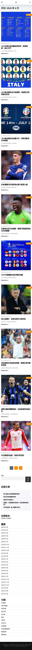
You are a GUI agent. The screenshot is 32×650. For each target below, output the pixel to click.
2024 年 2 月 (4, 573)
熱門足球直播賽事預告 (9, 497)
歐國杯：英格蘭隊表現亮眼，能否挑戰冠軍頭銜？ (15, 503)
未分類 (3, 614)
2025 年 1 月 (4, 541)
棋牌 (2, 617)
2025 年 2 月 (4, 539)
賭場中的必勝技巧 (8, 500)
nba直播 (3, 603)
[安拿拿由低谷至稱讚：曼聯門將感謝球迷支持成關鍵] (16, 209)
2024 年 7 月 (4, 559)
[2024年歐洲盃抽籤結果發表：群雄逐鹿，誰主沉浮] (16, 26)
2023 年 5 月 (4, 591)
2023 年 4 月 (4, 594)
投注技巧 (3, 611)
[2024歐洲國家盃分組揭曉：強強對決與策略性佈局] (16, 73)
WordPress (18, 645)
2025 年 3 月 (4, 536)
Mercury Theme (24, 645)
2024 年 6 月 (4, 562)
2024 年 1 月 (4, 576)
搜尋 (2, 475)
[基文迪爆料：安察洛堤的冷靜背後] (16, 299)
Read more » (5, 53)
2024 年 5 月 (4, 565)
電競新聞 (3, 632)
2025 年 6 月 (4, 527)
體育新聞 (29, 14)
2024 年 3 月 (4, 570)
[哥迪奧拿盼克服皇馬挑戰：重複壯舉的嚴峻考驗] (16, 343)
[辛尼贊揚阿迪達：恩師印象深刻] (16, 436)
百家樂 (3, 620)
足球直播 (3, 626)
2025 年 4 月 (4, 533)
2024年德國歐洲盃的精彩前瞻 (12, 275)
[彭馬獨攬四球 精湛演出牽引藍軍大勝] (16, 165)
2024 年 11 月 (5, 547)
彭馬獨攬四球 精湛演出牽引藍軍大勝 (14, 185)
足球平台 (3, 623)
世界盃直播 (4, 605)
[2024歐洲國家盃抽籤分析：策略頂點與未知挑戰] (16, 119)
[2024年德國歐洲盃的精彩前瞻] (16, 255)
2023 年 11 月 (5, 582)
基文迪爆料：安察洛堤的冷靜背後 (13, 319)
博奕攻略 (3, 608)
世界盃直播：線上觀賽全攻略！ (12, 507)
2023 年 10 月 (5, 585)
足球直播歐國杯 (5, 629)
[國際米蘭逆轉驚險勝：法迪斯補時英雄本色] (16, 390)
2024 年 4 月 (4, 567)
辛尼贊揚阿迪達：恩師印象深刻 (12, 455)
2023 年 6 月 (4, 588)
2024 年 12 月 (5, 544)
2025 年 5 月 (4, 530)
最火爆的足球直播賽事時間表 (11, 494)
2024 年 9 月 (4, 553)
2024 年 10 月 (5, 550)
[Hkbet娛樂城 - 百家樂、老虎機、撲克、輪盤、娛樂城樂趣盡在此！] (16, 2)
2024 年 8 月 (4, 556)
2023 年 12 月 (5, 579)
